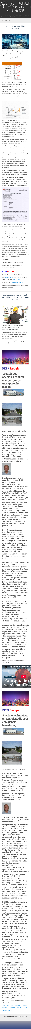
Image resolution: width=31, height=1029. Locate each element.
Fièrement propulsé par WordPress (11, 1016)
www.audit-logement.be (17, 282)
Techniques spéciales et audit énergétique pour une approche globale (15, 297)
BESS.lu (19, 1007)
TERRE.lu (24, 1007)
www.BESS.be (16, 279)
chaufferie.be (5, 1005)
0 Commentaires (22, 31)
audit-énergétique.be (16, 1005)
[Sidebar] (1, 16)
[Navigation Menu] (29, 16)
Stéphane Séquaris (7, 1010)
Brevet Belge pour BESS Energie (16, 27)
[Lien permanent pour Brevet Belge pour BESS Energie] (15, 41)
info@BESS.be (9, 277)
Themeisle (15, 1018)
